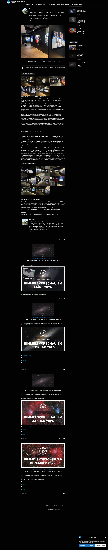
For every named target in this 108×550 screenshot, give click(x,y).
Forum (80, 4)
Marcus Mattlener (32, 8)
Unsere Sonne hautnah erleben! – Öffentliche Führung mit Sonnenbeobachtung (81, 31)
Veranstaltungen (41, 4)
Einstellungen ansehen (101, 545)
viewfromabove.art (61, 67)
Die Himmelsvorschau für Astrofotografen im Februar (43, 320)
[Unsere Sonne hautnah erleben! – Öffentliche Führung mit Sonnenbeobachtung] (72, 30)
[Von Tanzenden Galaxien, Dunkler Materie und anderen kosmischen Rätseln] (72, 11)
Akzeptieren (82, 545)
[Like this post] (59, 239)
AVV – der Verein (60, 4)
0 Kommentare (24, 239)
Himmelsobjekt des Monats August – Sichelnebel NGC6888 (81, 56)
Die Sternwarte (75, 4)
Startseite (28, 4)
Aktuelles (34, 4)
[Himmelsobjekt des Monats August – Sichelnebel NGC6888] (72, 56)
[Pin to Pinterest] (63, 239)
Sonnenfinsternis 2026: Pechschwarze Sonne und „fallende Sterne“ (81, 47)
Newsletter (67, 4)
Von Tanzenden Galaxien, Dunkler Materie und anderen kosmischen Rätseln (81, 11)
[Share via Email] (64, 239)
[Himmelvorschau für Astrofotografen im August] (72, 64)
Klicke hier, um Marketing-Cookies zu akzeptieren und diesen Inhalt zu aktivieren (43, 279)
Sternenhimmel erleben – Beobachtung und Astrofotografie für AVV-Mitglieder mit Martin (81, 20)
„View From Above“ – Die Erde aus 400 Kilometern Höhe (43, 62)
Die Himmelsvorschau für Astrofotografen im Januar (43, 391)
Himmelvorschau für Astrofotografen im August (81, 64)
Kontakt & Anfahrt (51, 4)
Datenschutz (50, 509)
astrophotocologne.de (27, 294)
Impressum (53, 509)
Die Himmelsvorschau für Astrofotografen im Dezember (43, 472)
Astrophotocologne (31, 265)
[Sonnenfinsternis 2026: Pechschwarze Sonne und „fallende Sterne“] (72, 47)
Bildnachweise (58, 509)
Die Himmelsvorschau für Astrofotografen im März (43, 261)
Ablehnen (91, 545)
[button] (105, 537)
